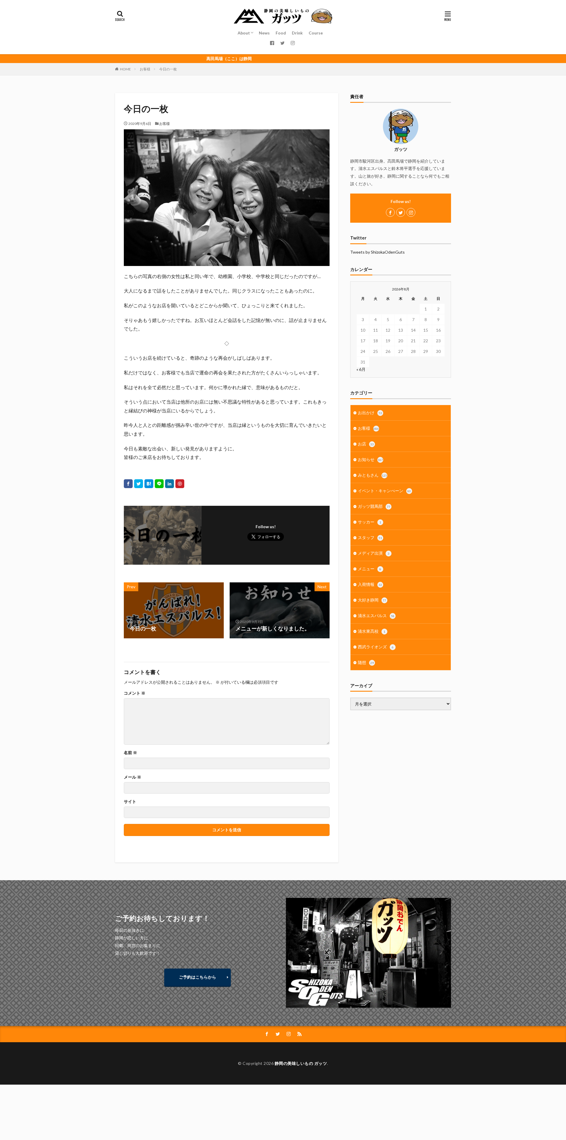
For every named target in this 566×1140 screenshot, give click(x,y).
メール (132, 777)
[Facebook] (128, 483)
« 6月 (361, 369)
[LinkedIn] (169, 483)
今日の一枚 (168, 69)
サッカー (369, 521)
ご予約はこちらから (197, 976)
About (244, 32)
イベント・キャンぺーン (384, 490)
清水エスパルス (376, 615)
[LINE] (159, 483)
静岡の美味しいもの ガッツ (301, 1063)
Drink (297, 32)
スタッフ (370, 537)
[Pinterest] (179, 483)
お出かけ (370, 412)
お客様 (145, 69)
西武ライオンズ (376, 646)
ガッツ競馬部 (374, 506)
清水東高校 (371, 631)
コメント (134, 693)
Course (316, 32)
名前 (130, 753)
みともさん (372, 475)
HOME (125, 69)
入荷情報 (370, 584)
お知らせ (370, 459)
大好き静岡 (372, 599)
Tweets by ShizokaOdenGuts (377, 252)
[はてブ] (148, 483)
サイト (130, 801)
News (264, 32)
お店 (366, 443)
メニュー (369, 568)
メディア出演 (373, 553)
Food (281, 32)
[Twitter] (138, 483)
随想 (366, 662)
